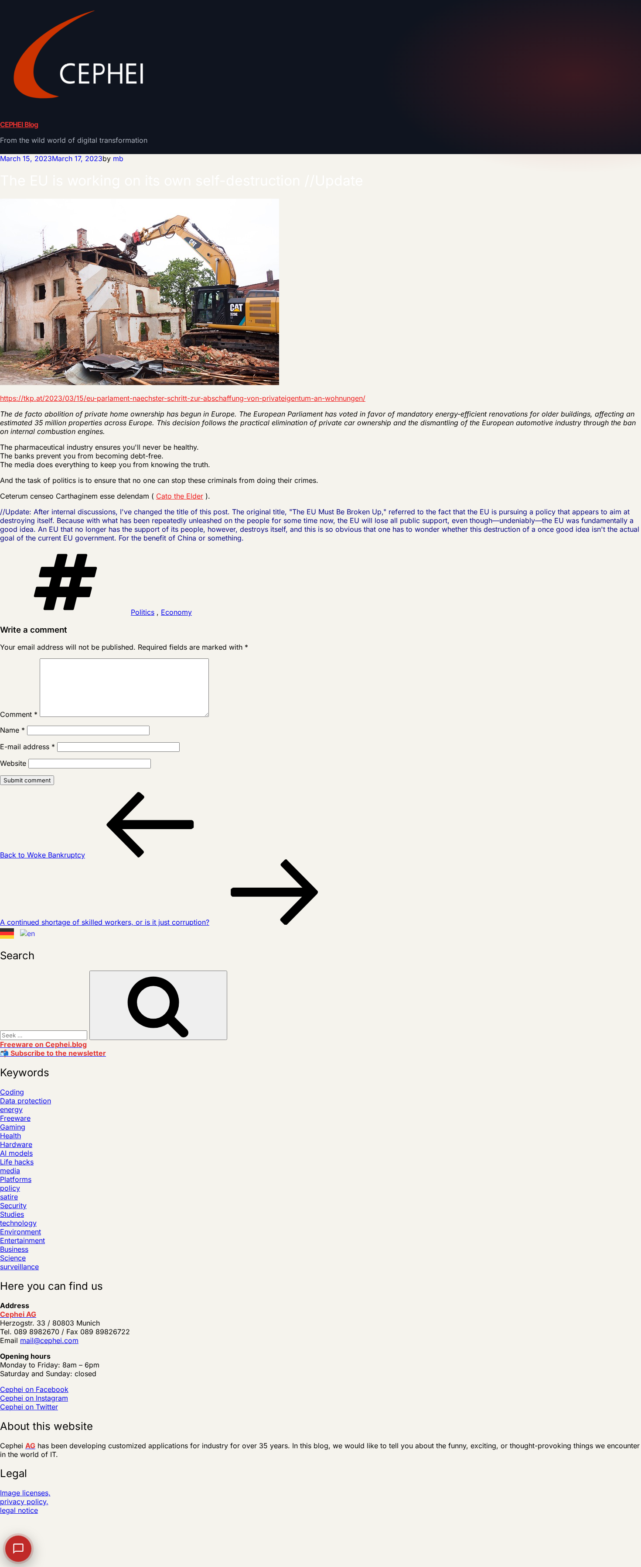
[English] (28, 933)
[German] (7, 933)
